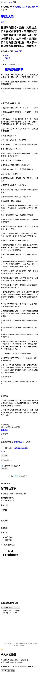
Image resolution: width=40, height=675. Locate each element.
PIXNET (10, 643)
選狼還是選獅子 (14, 69)
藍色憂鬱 (4, 430)
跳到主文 (4, 22)
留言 (21, 442)
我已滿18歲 (5, 671)
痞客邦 (16, 442)
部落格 (7, 58)
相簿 (7, 55)
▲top (3, 451)
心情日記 (18, 51)
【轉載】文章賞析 (21, 448)
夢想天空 (8, 16)
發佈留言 (4, 468)
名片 (7, 61)
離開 (12, 671)
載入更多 (4, 455)
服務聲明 (23, 645)
